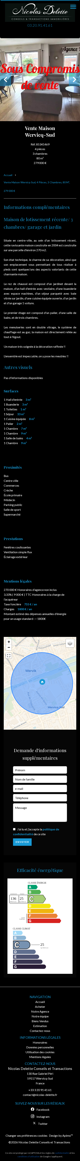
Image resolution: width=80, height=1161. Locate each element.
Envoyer (22, 842)
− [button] (9, 647)
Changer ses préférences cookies (26, 1135)
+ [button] (9, 641)
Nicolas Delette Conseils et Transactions (40, 1069)
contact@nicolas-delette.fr (40, 1094)
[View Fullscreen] (9, 655)
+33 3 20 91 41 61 (40, 1090)
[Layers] (70, 643)
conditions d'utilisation (28, 1156)
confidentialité (62, 1153)
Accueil (8, 175)
